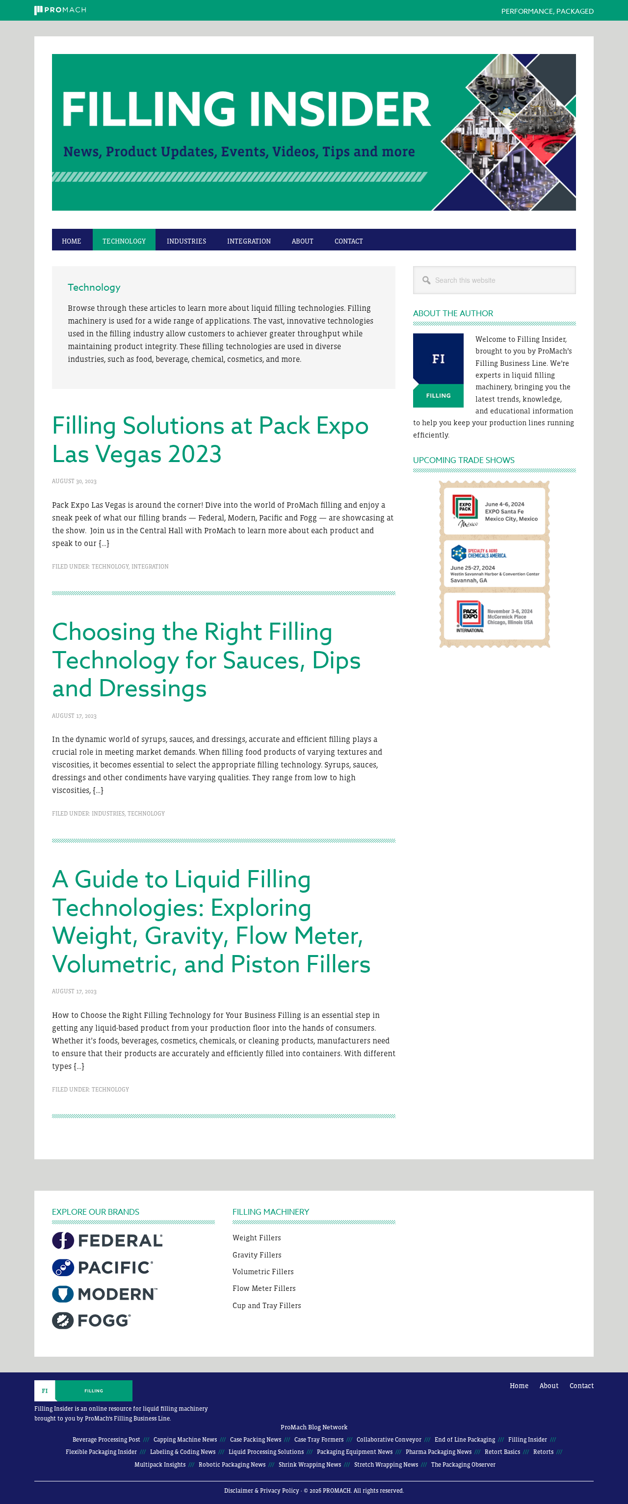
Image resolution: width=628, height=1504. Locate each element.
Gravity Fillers (257, 1255)
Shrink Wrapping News (310, 1464)
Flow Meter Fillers (264, 1288)
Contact (582, 1386)
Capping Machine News (185, 1439)
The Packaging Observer (463, 1464)
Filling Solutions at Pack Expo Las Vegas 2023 (210, 440)
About (549, 1386)
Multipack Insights (159, 1464)
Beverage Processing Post (106, 1439)
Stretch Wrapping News (386, 1464)
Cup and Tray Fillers (267, 1305)
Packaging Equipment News (354, 1452)
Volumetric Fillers (263, 1271)
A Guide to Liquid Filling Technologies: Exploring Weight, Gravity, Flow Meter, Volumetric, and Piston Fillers (211, 922)
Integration (150, 566)
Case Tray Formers (318, 1439)
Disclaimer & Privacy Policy (261, 1490)
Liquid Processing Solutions (266, 1452)
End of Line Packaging (465, 1439)
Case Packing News (255, 1439)
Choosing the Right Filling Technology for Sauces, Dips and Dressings (206, 660)
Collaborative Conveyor (389, 1439)
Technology (110, 566)
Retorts (543, 1452)
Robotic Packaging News (232, 1464)
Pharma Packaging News (438, 1452)
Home (519, 1386)
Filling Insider (314, 137)
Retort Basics (502, 1452)
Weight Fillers (257, 1237)
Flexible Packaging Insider (101, 1452)
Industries (108, 813)
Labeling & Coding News (182, 1452)
